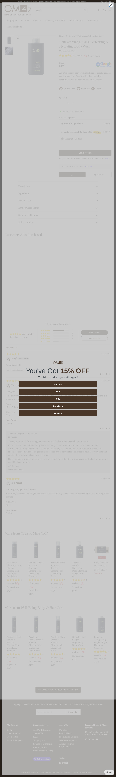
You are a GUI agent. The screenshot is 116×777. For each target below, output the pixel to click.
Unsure (58, 413)
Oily (58, 398)
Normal (58, 384)
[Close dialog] (111, 5)
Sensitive (58, 406)
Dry (58, 391)
